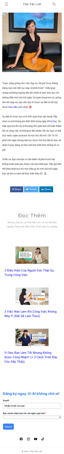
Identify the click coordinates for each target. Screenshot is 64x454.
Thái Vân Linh (36, 451)
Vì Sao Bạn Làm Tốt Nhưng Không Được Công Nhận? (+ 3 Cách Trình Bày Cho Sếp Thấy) (30, 357)
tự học (53, 121)
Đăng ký (8, 426)
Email (6, 400)
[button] (6, 4)
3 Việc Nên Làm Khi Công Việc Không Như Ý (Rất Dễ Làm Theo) (30, 314)
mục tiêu (12, 107)
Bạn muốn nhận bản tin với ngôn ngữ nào (24, 413)
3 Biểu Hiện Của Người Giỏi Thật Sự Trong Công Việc (29, 273)
